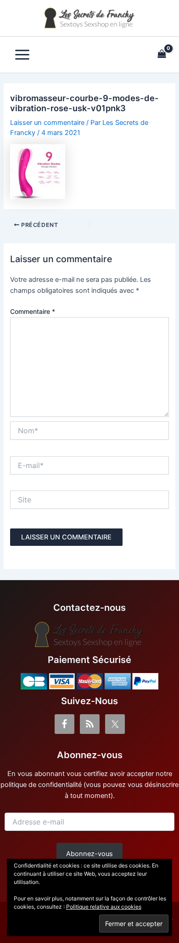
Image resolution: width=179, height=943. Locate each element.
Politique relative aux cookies (103, 906)
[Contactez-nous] (89, 634)
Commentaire (32, 311)
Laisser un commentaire (47, 123)
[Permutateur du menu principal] (22, 55)
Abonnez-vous (89, 854)
